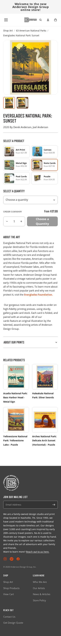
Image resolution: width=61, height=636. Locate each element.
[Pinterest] (11, 559)
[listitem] (16, 151)
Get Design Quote (13, 622)
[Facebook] (18, 559)
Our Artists (39, 588)
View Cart (8, 594)
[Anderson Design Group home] (30, 20)
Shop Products (11, 588)
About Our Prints (14, 342)
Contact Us (9, 616)
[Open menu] (6, 20)
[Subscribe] (54, 504)
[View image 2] (22, 103)
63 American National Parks (31, 30)
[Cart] (55, 20)
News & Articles (41, 594)
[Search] (40, 20)
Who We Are (40, 582)
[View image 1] (9, 103)
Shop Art (8, 30)
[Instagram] (5, 559)
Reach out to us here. (37, 551)
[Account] (48, 20)
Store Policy (39, 600)
